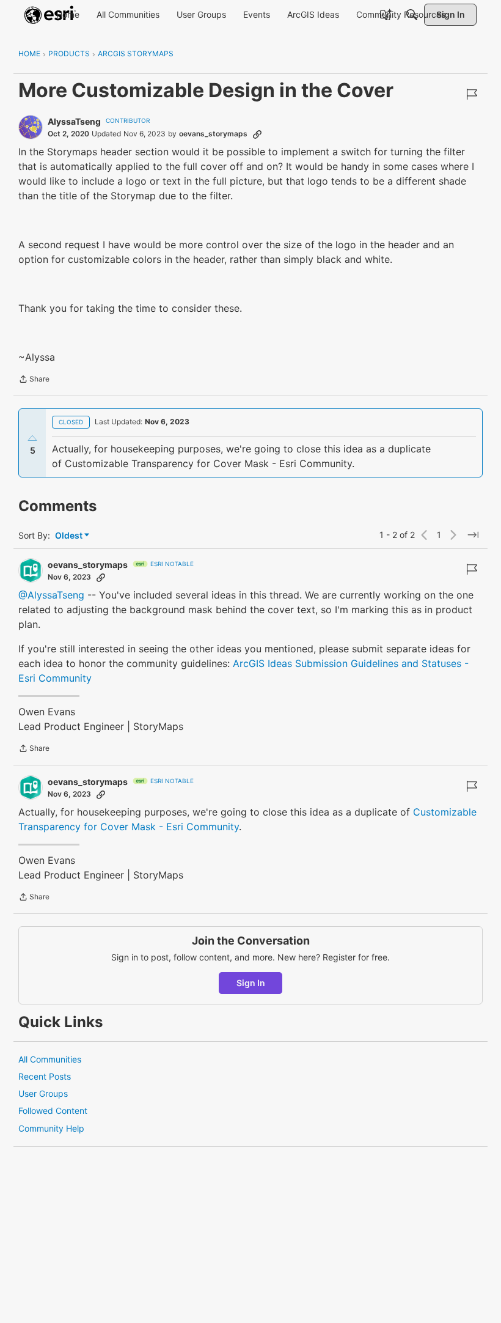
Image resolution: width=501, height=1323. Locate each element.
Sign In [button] (250, 983)
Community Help (51, 1128)
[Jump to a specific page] (473, 535)
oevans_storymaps (213, 133)
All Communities (49, 1059)
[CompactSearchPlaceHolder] (412, 15)
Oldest (69, 536)
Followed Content (52, 1110)
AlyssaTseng (74, 121)
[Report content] (472, 94)
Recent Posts (44, 1076)
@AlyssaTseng (51, 595)
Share (33, 380)
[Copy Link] (257, 133)
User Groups (43, 1093)
